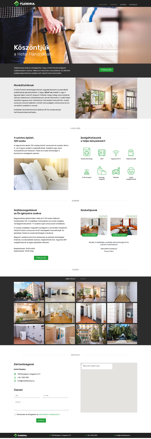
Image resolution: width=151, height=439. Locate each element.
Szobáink (113, 5)
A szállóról (102, 5)
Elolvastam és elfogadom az (38, 414)
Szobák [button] (83, 279)
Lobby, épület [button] (70, 279)
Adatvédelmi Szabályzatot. (49, 414)
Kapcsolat (133, 5)
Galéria (123, 5)
